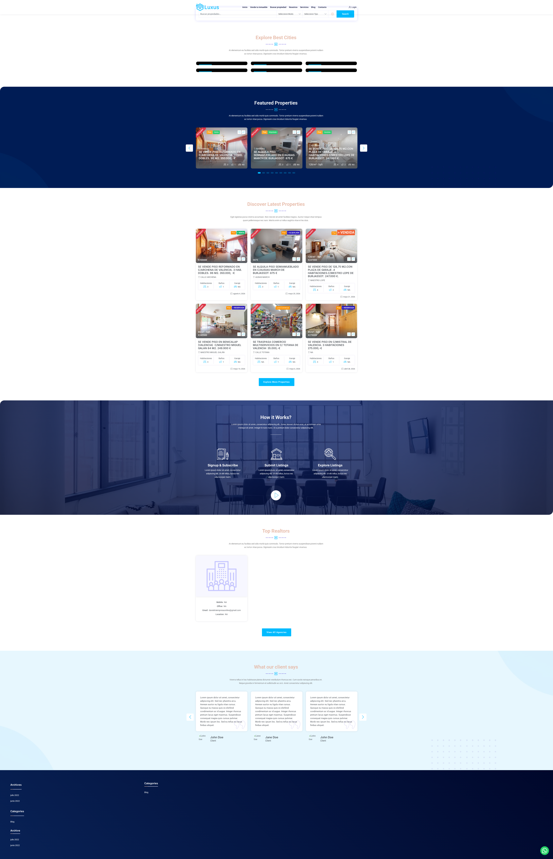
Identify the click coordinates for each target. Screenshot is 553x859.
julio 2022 (14, 795)
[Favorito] (239, 132)
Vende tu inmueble (258, 7)
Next (363, 148)
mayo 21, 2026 (349, 297)
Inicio (244, 7)
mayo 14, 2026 (239, 369)
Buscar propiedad (278, 7)
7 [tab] (285, 173)
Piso (209, 132)
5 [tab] (276, 173)
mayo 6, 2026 (294, 369)
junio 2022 (15, 801)
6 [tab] (280, 173)
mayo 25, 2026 (294, 294)
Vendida (327, 132)
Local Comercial (282, 308)
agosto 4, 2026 (239, 294)
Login (354, 7)
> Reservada (238, 308)
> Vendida (346, 232)
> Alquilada (293, 233)
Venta (216, 132)
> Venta (240, 233)
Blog (313, 7)
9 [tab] (293, 173)
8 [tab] (289, 173)
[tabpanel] (221, 148)
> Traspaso (295, 307)
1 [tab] (259, 173)
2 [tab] (263, 173)
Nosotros (293, 7)
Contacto (322, 7)
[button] (544, 850)
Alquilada (272, 132)
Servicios (304, 7)
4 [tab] (272, 173)
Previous (189, 148)
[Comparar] (243, 132)
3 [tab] (267, 173)
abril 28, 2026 (349, 369)
